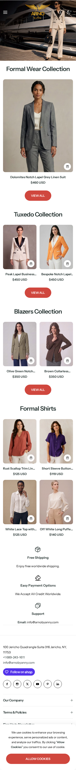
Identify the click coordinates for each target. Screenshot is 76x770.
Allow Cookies (38, 759)
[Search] (59, 12)
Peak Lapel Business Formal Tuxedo (19, 274)
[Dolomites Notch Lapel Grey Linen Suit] (38, 125)
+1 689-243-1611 (14, 657)
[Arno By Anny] (37, 12)
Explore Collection (25, 49)
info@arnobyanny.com (19, 662)
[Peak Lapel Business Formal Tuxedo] (19, 247)
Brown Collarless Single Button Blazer (56, 371)
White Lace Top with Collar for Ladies (19, 529)
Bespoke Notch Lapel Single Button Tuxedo (56, 274)
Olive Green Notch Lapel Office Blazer (19, 371)
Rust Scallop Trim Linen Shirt (19, 468)
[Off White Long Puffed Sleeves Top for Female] (56, 502)
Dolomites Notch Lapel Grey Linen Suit (38, 177)
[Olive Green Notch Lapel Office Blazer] (19, 344)
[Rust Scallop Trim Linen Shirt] (19, 441)
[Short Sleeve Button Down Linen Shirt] (56, 441)
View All (38, 196)
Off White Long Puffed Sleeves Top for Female (56, 529)
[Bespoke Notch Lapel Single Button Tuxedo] (56, 247)
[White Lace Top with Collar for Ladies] (19, 502)
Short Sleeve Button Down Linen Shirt (56, 468)
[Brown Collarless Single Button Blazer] (56, 344)
